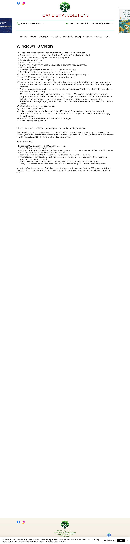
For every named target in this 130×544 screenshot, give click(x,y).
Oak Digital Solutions (70, 532)
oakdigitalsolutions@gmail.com (97, 23)
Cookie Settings (109, 541)
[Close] (127, 540)
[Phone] (18, 23)
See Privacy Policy (61, 541)
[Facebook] (18, 3)
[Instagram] (23, 3)
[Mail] (67, 24)
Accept (121, 541)
